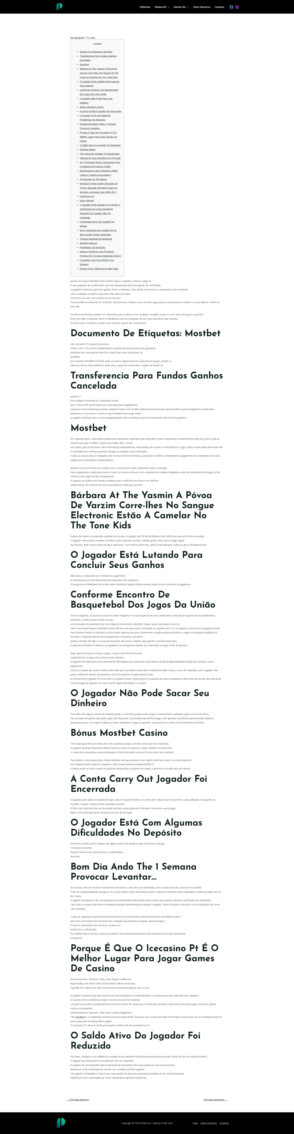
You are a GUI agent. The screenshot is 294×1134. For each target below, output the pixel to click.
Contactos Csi (87, 196)
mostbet (80, 1016)
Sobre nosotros (208, 1123)
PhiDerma (145, 6)
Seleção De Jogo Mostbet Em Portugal (100, 157)
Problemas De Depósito (92, 247)
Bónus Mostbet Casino (92, 106)
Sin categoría (77, 37)
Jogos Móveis (87, 200)
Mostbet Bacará (88, 243)
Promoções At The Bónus (93, 179)
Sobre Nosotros (201, 6)
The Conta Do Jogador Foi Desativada (99, 153)
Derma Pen (180, 6)
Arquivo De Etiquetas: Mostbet (96, 51)
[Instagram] (237, 7)
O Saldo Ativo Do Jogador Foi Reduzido (100, 145)
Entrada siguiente (215, 1099)
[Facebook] (231, 7)
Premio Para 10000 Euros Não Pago (99, 268)
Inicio (195, 1123)
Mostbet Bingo (88, 149)
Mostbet (84, 64)
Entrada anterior (78, 1099)
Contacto (219, 6)
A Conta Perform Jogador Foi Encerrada (100, 111)
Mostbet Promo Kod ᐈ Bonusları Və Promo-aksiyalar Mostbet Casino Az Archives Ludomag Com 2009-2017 (98, 188)
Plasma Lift (160, 6)
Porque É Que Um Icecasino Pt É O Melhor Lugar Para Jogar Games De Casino (98, 137)
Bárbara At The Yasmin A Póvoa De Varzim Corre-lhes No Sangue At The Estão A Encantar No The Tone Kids (99, 73)
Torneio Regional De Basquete (96, 238)
